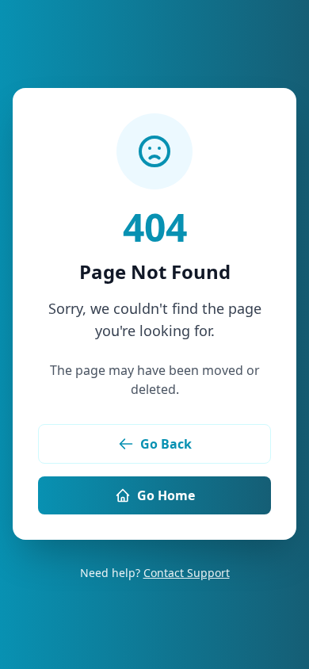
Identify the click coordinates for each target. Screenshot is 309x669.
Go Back (166, 444)
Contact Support (186, 572)
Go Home (166, 495)
